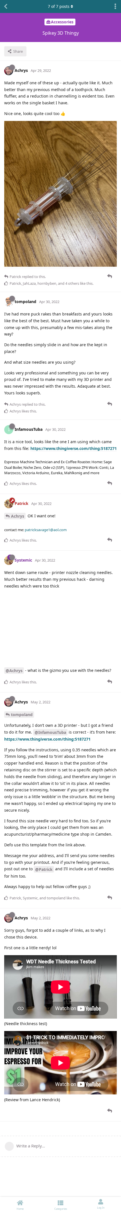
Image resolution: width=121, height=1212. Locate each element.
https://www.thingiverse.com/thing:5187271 (73, 448)
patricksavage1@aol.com (46, 529)
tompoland (22, 714)
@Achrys (14, 670)
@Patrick (44, 869)
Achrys (17, 516)
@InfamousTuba (50, 732)
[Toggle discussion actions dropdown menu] (115, 6)
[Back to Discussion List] (5, 6)
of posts (59, 6)
